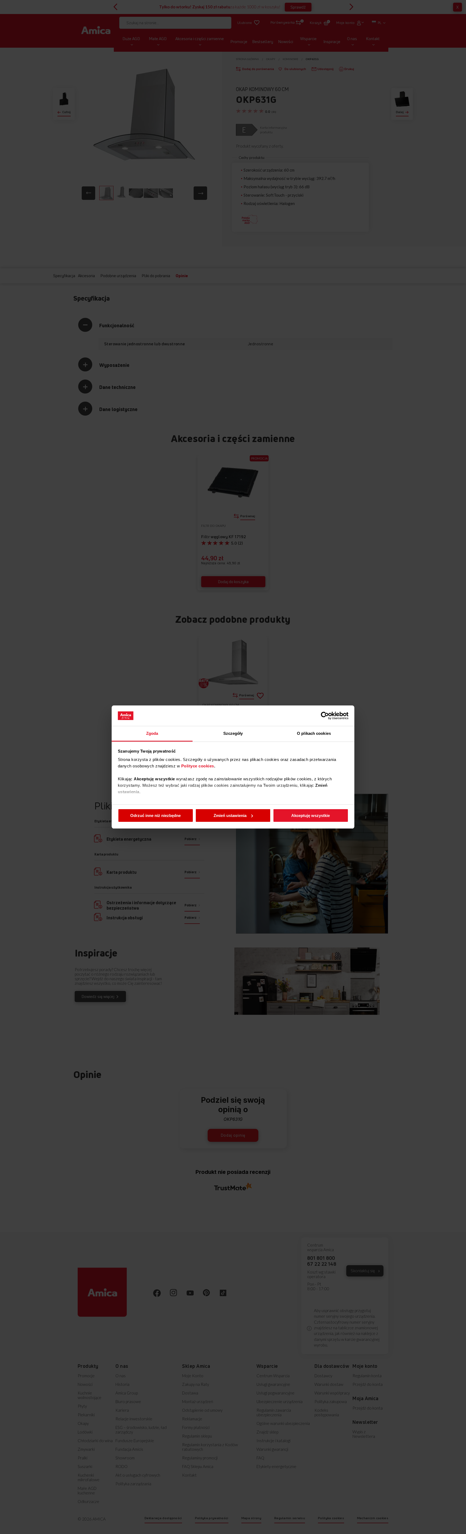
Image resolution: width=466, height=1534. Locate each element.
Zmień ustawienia (230, 815)
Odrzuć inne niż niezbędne (155, 815)
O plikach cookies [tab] (314, 733)
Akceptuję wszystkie (310, 815)
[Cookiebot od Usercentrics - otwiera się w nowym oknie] (324, 716)
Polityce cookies (197, 766)
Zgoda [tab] (152, 733)
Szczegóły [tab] (233, 733)
